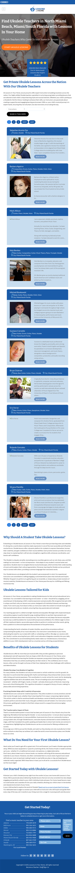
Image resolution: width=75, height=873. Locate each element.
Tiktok (49, 855)
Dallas (6, 828)
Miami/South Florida (38, 133)
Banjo (15, 295)
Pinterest (45, 855)
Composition (17, 169)
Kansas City (8, 835)
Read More (40, 157)
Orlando (6, 840)
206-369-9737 (31, 842)
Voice (50, 169)
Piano (35, 169)
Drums (25, 169)
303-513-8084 (31, 830)
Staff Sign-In (44, 867)
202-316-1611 (31, 825)
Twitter (34, 855)
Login (4, 2)
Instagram (52, 855)
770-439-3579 (31, 823)
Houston (7, 833)
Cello (23, 489)
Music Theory (40, 253)
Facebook (31, 855)
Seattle (6, 842)
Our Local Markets (19, 847)
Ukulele (21, 133)
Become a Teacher (32, 867)
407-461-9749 (31, 840)
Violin (45, 169)
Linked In (38, 855)
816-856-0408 (31, 835)
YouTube (41, 855)
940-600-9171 (31, 828)
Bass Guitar (17, 253)
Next (25, 122)
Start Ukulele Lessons (16, 47)
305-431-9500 (31, 837)
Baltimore (7, 825)
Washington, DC (9, 845)
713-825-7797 (31, 833)
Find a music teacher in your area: (20, 820)
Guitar (15, 133)
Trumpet (53, 253)
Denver (6, 830)
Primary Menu (3, 9)
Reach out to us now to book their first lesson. (54, 787)
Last (32, 122)
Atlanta (6, 823)
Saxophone (35, 410)
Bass (15, 410)
